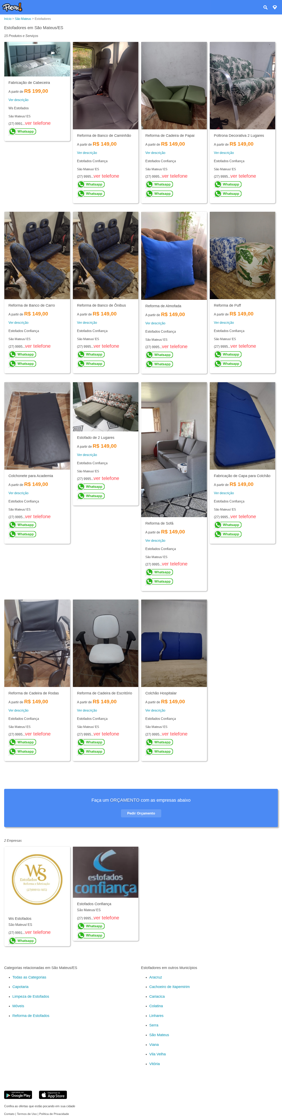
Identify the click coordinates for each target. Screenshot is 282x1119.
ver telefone (38, 123)
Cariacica (157, 996)
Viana (154, 1045)
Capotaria (20, 987)
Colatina (156, 1006)
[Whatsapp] (37, 131)
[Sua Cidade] (275, 8)
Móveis (18, 1006)
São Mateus (159, 1035)
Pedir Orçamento (141, 813)
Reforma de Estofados (30, 1016)
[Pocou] (12, 10)
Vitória (154, 1064)
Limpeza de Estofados (30, 996)
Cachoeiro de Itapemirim (169, 987)
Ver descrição (18, 100)
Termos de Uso (27, 1113)
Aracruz (155, 977)
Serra (153, 1025)
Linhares (156, 1016)
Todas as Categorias (29, 977)
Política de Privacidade (54, 1113)
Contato (9, 1113)
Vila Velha (157, 1054)
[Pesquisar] (265, 8)
